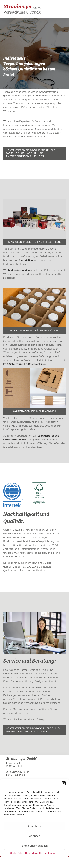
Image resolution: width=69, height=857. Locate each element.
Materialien (26, 260)
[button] (63, 783)
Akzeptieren (34, 826)
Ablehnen (34, 835)
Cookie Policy (17, 853)
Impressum (53, 853)
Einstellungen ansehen (35, 845)
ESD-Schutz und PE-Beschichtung (24, 364)
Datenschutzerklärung (36, 853)
